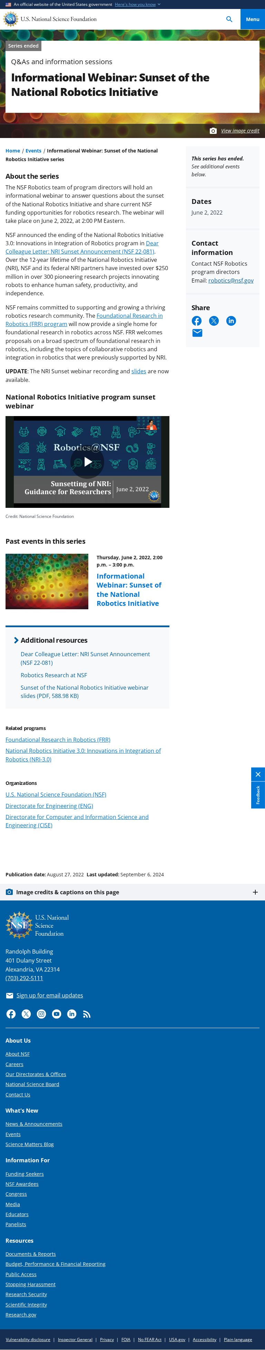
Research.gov (21, 1314)
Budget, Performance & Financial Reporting (56, 1264)
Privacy (107, 1339)
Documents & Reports (31, 1254)
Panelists (16, 1224)
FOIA (125, 1339)
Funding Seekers (25, 1174)
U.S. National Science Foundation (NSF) (56, 794)
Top (253, 848)
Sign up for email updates (50, 995)
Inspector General (75, 1339)
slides (138, 371)
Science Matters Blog (30, 1144)
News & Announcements (34, 1124)
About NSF (18, 1054)
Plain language (238, 1339)
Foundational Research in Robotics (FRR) (58, 739)
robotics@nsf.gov (231, 280)
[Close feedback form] (258, 774)
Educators (17, 1214)
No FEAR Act (149, 1339)
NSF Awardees (22, 1184)
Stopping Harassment (31, 1284)
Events (33, 150)
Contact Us (18, 1094)
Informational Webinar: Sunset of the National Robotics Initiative (129, 589)
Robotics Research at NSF (54, 675)
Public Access (21, 1274)
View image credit (240, 130)
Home (13, 150)
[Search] (229, 19)
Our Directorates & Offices (36, 1074)
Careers (14, 1064)
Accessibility (204, 1339)
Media (13, 1204)
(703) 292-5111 (24, 978)
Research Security (26, 1294)
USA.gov (177, 1339)
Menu (252, 19)
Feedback (258, 795)
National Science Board (32, 1084)
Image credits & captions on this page (67, 892)
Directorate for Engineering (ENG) (49, 806)
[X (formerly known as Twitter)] (26, 1013)
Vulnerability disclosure (28, 1339)
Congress (16, 1194)
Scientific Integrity (26, 1304)
